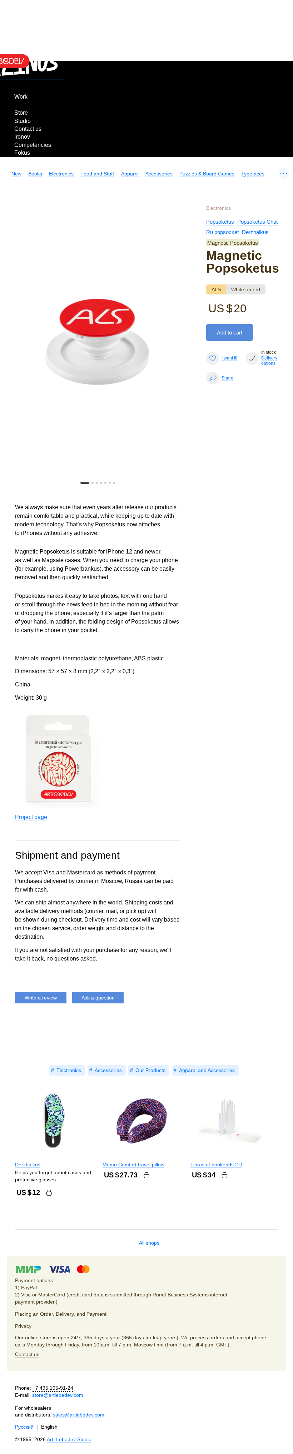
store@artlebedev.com (57, 1395)
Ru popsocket (222, 232)
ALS (216, 289)
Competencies (32, 145)
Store (21, 113)
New (16, 174)
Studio (22, 121)
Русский (24, 1427)
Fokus (22, 153)
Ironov (22, 137)
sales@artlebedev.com (78, 1415)
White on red (245, 289)
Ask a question (98, 998)
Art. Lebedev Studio (69, 1439)
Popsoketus (220, 222)
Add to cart (229, 332)
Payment (96, 1314)
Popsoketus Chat (257, 222)
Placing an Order (34, 1314)
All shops (149, 1243)
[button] (84, 483)
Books (35, 174)
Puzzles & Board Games (206, 174)
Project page (31, 817)
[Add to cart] (49, 1192)
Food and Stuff (97, 174)
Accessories (159, 174)
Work (21, 97)
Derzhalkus (255, 232)
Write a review (41, 998)
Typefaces (252, 174)
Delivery (65, 1314)
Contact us (27, 129)
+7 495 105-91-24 (53, 1388)
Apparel (130, 174)
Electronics (61, 174)
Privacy (23, 1326)
